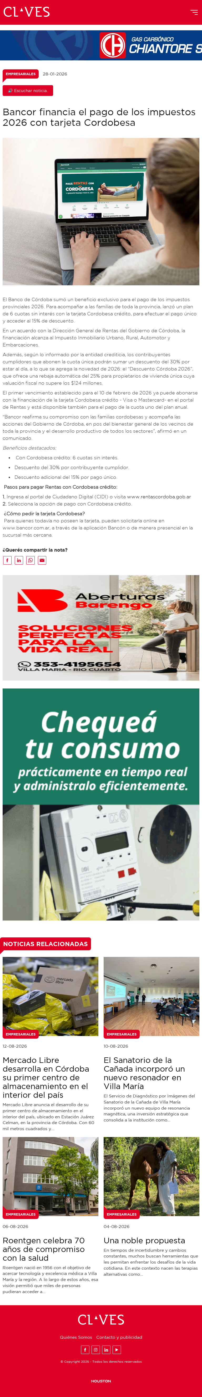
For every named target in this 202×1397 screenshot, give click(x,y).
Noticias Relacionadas (45, 943)
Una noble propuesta (144, 1240)
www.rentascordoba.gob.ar (159, 496)
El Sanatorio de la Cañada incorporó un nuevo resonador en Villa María (144, 1073)
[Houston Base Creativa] (101, 1381)
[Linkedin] (106, 1350)
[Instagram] (96, 1350)
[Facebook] (85, 1350)
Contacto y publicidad (119, 1337)
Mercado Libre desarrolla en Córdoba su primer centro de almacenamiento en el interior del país (46, 1077)
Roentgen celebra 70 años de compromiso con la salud (44, 1249)
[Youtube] (117, 1350)
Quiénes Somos (76, 1337)
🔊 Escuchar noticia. (28, 90)
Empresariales (21, 74)
